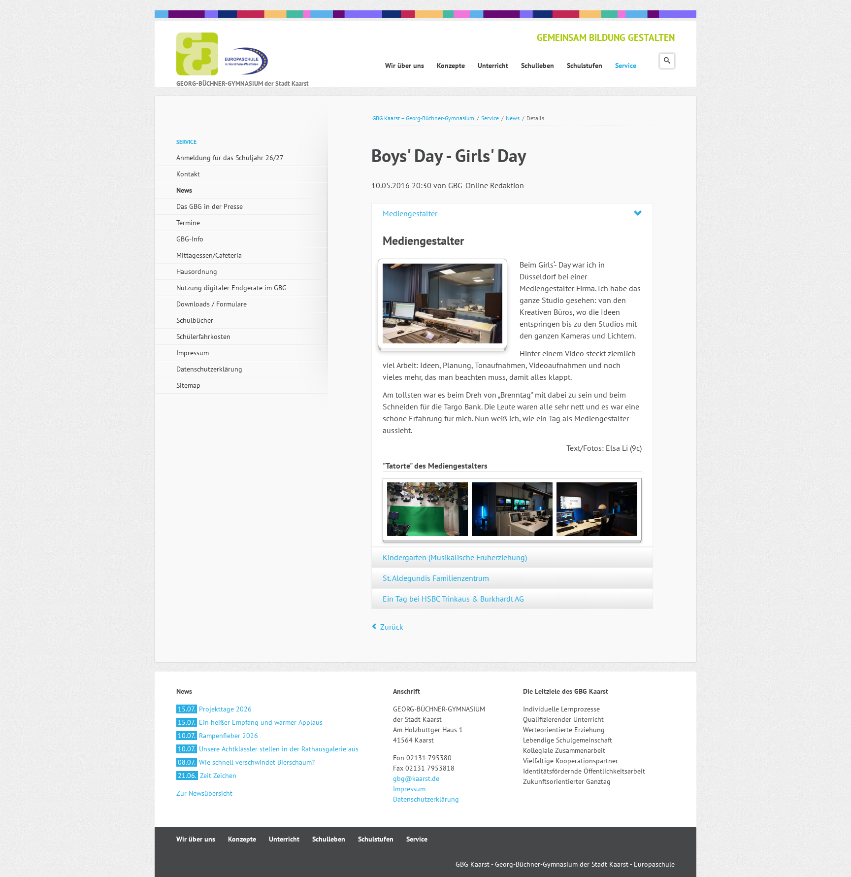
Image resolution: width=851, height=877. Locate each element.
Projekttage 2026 (215, 709)
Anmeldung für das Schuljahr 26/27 (230, 157)
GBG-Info (189, 239)
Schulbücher (194, 320)
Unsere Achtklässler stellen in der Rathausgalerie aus (268, 748)
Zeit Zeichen (207, 775)
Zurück (391, 627)
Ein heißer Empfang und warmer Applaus (250, 722)
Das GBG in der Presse (209, 206)
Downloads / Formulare (211, 304)
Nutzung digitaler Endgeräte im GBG (231, 287)
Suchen (667, 61)
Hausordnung (196, 271)
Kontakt (188, 173)
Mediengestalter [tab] (410, 213)
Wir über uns (195, 839)
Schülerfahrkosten (203, 336)
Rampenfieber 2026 (218, 735)
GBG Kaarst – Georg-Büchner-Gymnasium (423, 118)
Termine (188, 222)
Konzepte (242, 839)
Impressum (192, 352)
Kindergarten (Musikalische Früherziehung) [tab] (455, 557)
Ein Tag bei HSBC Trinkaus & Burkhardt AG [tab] (453, 599)
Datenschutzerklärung (209, 369)
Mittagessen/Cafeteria (209, 255)
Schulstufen (375, 839)
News (513, 118)
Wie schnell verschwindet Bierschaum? (246, 762)
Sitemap (188, 385)
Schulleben (328, 839)
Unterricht (284, 839)
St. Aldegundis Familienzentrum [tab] (436, 578)
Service (490, 118)
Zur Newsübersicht (204, 793)
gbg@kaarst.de (416, 778)
